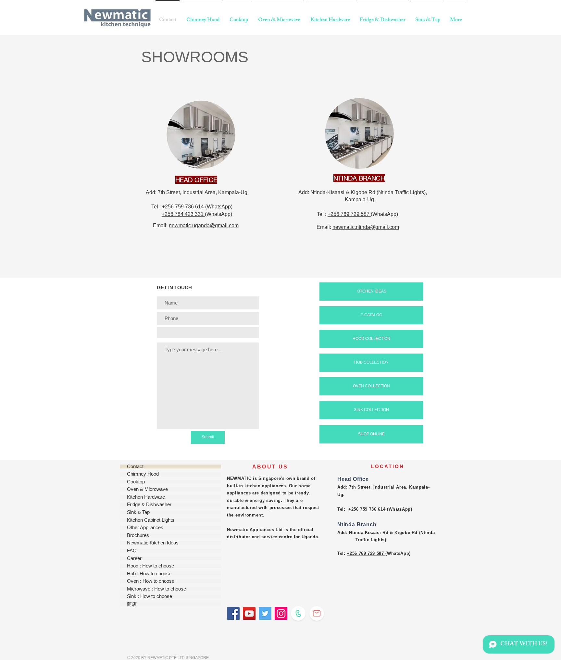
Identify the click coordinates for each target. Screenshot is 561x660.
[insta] (281, 613)
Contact (135, 467)
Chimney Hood (143, 474)
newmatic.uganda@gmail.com (204, 225)
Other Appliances (145, 528)
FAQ (132, 551)
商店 (132, 604)
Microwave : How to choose (156, 589)
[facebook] (233, 613)
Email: (161, 225)
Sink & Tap (138, 512)
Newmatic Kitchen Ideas (153, 543)
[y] (249, 613)
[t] (265, 613)
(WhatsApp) (219, 206)
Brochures (138, 535)
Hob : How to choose (149, 574)
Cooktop (136, 482)
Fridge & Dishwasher (149, 505)
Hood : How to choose (150, 566)
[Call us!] (298, 613)
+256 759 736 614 (183, 206)
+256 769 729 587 (349, 214)
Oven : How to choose (150, 581)
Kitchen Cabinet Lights (150, 520)
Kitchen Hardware (146, 497)
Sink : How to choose (149, 596)
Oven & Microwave (147, 489)
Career (134, 558)
